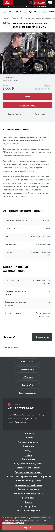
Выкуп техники (28, 459)
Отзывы (48, 85)
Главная (6, 18)
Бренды (28, 450)
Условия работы (28, 506)
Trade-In (28, 454)
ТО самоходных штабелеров (28, 484)
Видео (28, 502)
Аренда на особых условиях (28, 472)
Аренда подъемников (28, 489)
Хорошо (27, 527)
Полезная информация (29, 442)
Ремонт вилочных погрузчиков (28, 493)
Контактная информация (28, 510)
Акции (28, 514)
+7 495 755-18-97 (21, 408)
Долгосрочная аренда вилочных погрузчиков (28, 476)
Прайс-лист (28, 446)
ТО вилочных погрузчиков (28, 480)
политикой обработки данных (13, 523)
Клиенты (28, 437)
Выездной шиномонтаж (28, 467)
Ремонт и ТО (17, 18)
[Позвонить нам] (30, 2)
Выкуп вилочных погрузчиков (28, 463)
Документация (28, 497)
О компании (28, 433)
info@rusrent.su (20, 422)
